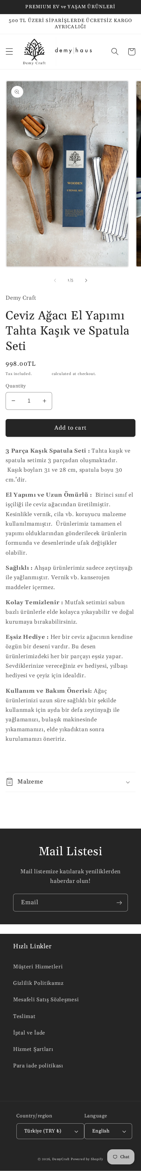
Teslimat (24, 1016)
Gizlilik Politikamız (38, 983)
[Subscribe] (119, 902)
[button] (9, 51)
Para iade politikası (38, 1065)
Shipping (41, 373)
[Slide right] (86, 280)
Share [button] (21, 758)
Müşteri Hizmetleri (38, 966)
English (101, 1131)
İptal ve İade (29, 1033)
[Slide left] (55, 280)
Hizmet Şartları (33, 1049)
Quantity (16, 386)
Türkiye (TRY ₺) (43, 1131)
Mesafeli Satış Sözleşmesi (46, 999)
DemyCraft (61, 1159)
